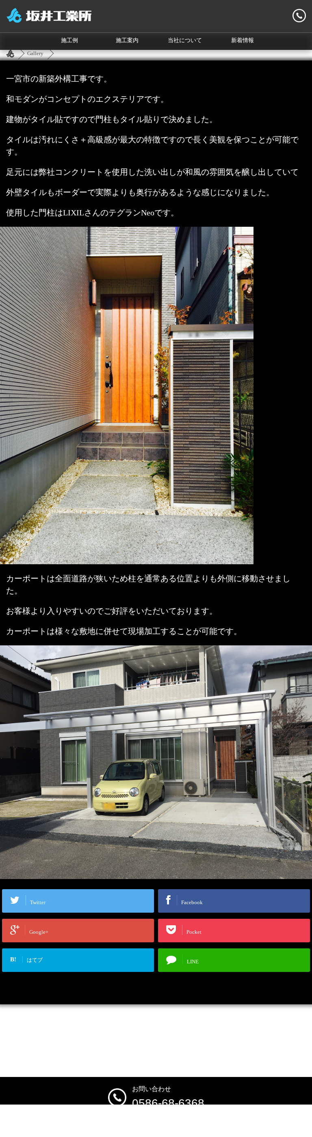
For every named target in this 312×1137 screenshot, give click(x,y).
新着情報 (242, 40)
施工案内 (127, 40)
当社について (185, 40)
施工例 (69, 40)
